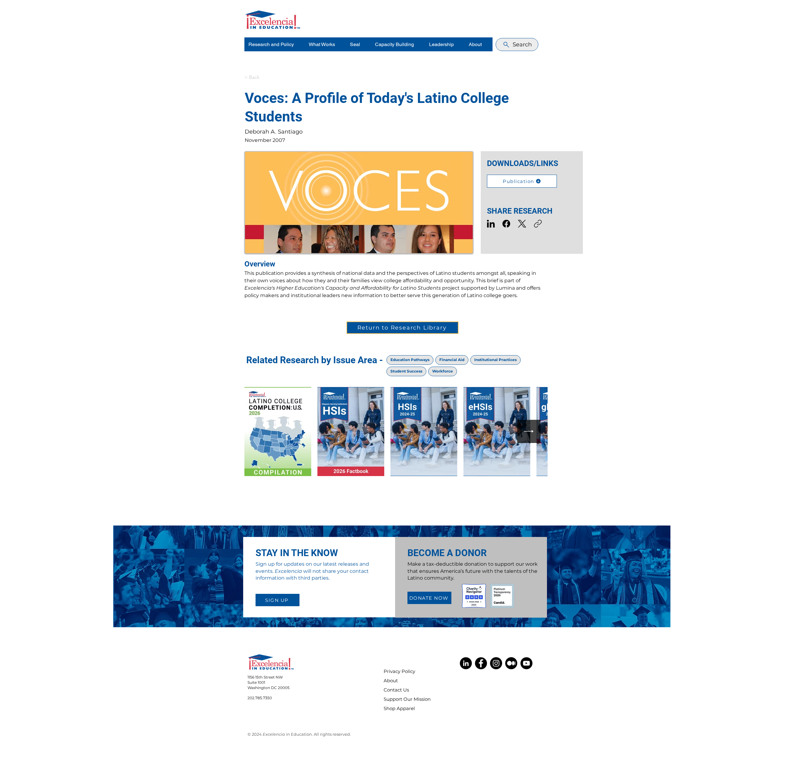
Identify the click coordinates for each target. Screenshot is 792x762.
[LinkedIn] (491, 224)
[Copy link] (538, 224)
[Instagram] (496, 663)
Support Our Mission (403, 699)
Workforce (442, 371)
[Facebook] (506, 224)
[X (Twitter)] (522, 224)
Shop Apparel (399, 708)
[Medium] (511, 663)
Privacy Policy (399, 671)
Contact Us (396, 690)
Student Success (406, 371)
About (391, 680)
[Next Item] (528, 431)
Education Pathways (409, 359)
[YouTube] (526, 663)
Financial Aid (451, 359)
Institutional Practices (495, 359)
